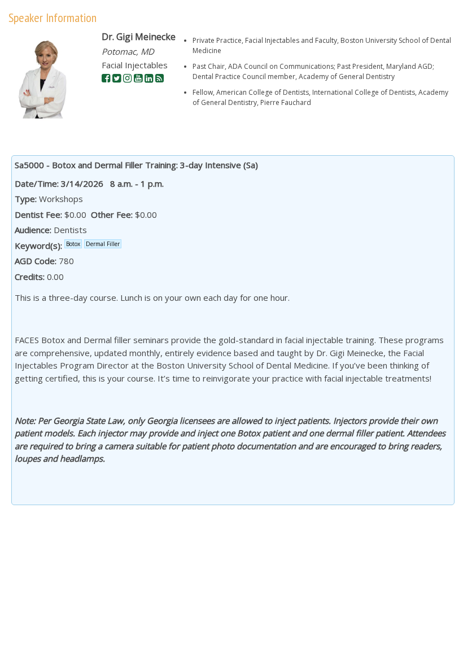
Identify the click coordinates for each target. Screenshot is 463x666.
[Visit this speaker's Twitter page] (116, 78)
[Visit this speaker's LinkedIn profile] (149, 78)
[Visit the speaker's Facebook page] (106, 78)
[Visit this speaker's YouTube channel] (138, 78)
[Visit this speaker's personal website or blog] (159, 78)
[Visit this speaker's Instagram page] (127, 78)
